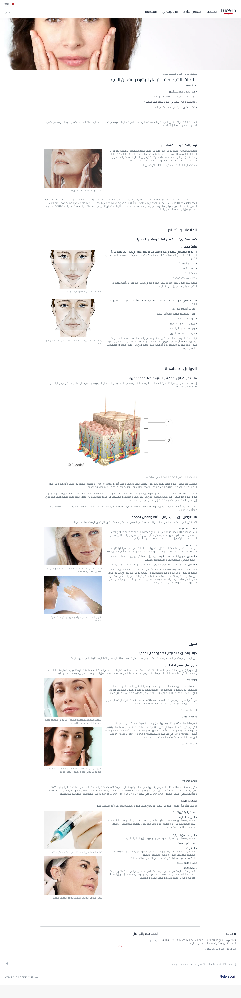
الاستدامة (151, 12)
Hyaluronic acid (103, 483)
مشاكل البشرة (192, 12)
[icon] (7, 963)
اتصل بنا (154, 940)
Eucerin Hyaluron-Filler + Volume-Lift (149, 700)
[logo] (229, 12)
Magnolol (192, 679)
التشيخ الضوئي (188, 559)
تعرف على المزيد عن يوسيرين (220, 948)
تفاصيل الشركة (198, 964)
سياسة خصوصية (180, 964)
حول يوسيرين (170, 12)
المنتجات (211, 12)
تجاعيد (192, 323)
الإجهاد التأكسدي (153, 569)
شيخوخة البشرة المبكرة (169, 559)
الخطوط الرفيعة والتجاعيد (127, 157)
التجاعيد (165, 199)
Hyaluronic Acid (189, 780)
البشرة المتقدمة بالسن (172, 74)
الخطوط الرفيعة (133, 579)
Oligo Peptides (189, 716)
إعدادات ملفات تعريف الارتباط (221, 964)
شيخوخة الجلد (184, 579)
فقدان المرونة (149, 160)
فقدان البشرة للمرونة (59, 506)
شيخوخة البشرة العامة (173, 548)
